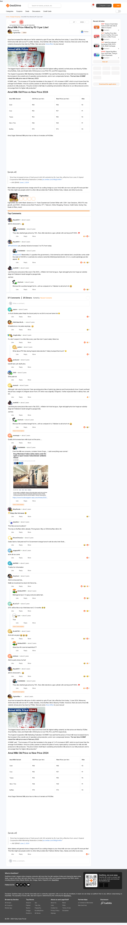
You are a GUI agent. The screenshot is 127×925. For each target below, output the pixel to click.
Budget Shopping (15, 16)
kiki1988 (15, 563)
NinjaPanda (16, 509)
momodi (15, 385)
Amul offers (49, 44)
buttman (15, 656)
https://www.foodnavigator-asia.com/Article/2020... (30, 498)
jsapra (15, 309)
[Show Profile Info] (10, 220)
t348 (14, 372)
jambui (19, 347)
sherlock (20, 282)
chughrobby (17, 335)
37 (74, 22)
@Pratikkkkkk (13, 246)
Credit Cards (47, 11)
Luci (18, 615)
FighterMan (32, 25)
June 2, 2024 (24, 182)
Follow (86, 31)
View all (104, 62)
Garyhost (16, 576)
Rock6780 (16, 631)
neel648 (16, 268)
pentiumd (16, 360)
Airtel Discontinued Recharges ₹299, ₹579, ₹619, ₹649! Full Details (108, 44)
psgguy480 (16, 550)
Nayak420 (16, 220)
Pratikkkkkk (21, 229)
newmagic (16, 435)
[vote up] (18, 22)
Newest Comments (46, 298)
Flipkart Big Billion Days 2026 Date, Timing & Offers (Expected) (109, 53)
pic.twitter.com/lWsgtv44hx (51, 179)
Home (7, 16)
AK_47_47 (16, 603)
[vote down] (9, 22)
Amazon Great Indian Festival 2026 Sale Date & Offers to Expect (109, 25)
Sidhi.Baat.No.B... (18, 322)
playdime (16, 522)
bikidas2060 (21, 591)
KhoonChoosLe (18, 537)
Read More (55, 880)
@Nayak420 (17, 255)
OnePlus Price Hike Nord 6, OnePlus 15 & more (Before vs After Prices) (109, 35)
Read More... (67, 895)
